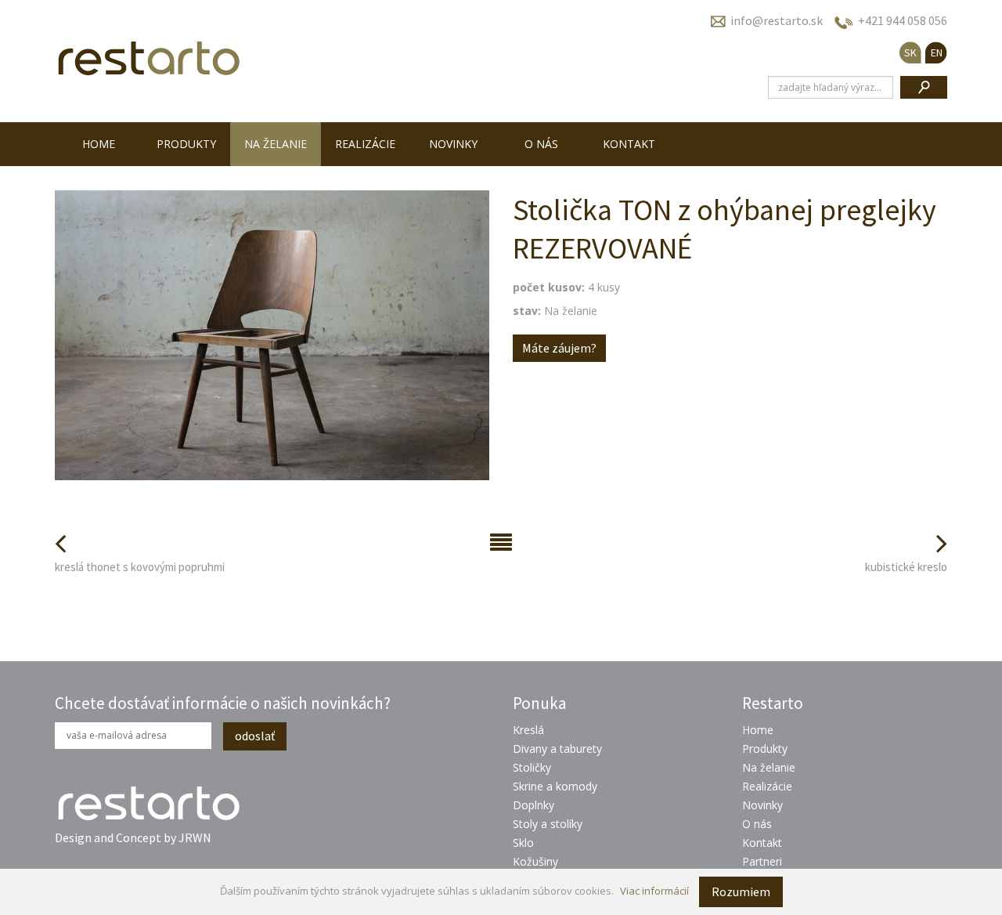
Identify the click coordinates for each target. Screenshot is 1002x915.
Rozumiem (741, 891)
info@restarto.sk (776, 20)
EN (937, 52)
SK (910, 52)
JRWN (194, 837)
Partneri (762, 861)
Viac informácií (654, 891)
